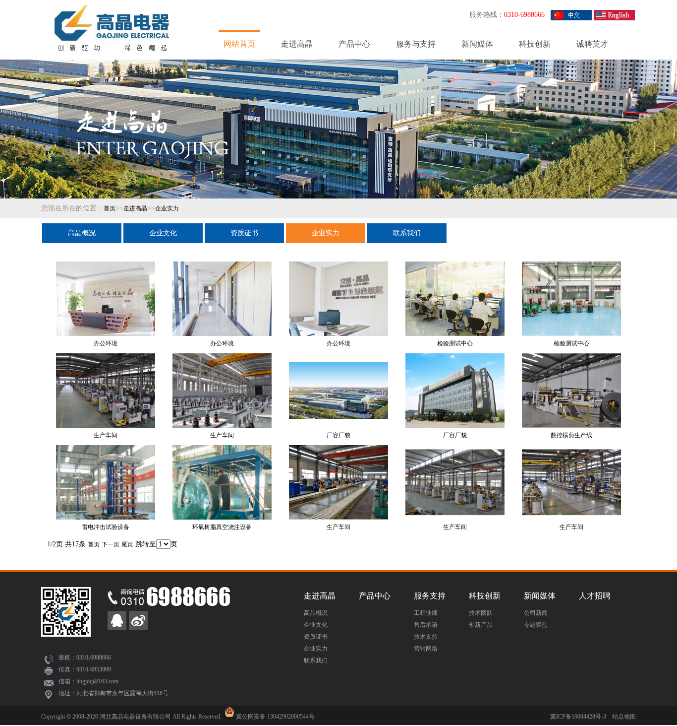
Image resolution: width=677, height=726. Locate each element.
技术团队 (481, 612)
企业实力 (167, 208)
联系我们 (407, 233)
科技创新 (535, 44)
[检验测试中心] (455, 271)
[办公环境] (105, 271)
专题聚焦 (536, 624)
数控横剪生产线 (571, 435)
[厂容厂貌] (338, 363)
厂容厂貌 (338, 435)
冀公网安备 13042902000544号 (275, 716)
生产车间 (105, 435)
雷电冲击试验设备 (105, 527)
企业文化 (163, 233)
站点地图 (624, 716)
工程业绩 (426, 612)
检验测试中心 (455, 343)
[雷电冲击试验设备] (105, 455)
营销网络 (426, 648)
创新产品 (481, 624)
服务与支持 (416, 44)
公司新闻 (536, 612)
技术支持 (426, 636)
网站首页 (239, 44)
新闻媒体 (477, 44)
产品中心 (354, 44)
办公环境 (105, 343)
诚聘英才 (592, 44)
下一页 (110, 544)
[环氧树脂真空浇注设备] (222, 455)
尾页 (127, 544)
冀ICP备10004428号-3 (578, 716)
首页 (109, 208)
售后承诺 (426, 624)
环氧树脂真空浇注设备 (222, 527)
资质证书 (244, 233)
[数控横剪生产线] (571, 363)
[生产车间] (105, 363)
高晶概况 (82, 233)
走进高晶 (297, 44)
